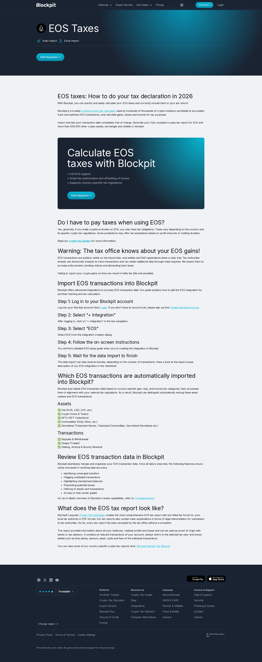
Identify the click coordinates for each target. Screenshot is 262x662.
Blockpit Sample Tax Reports (153, 546)
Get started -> (204, 5)
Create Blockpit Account (185, 307)
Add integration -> (50, 57)
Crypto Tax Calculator (92, 515)
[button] (105, 5)
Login (104, 307)
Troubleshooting (144, 498)
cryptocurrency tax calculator (98, 110)
